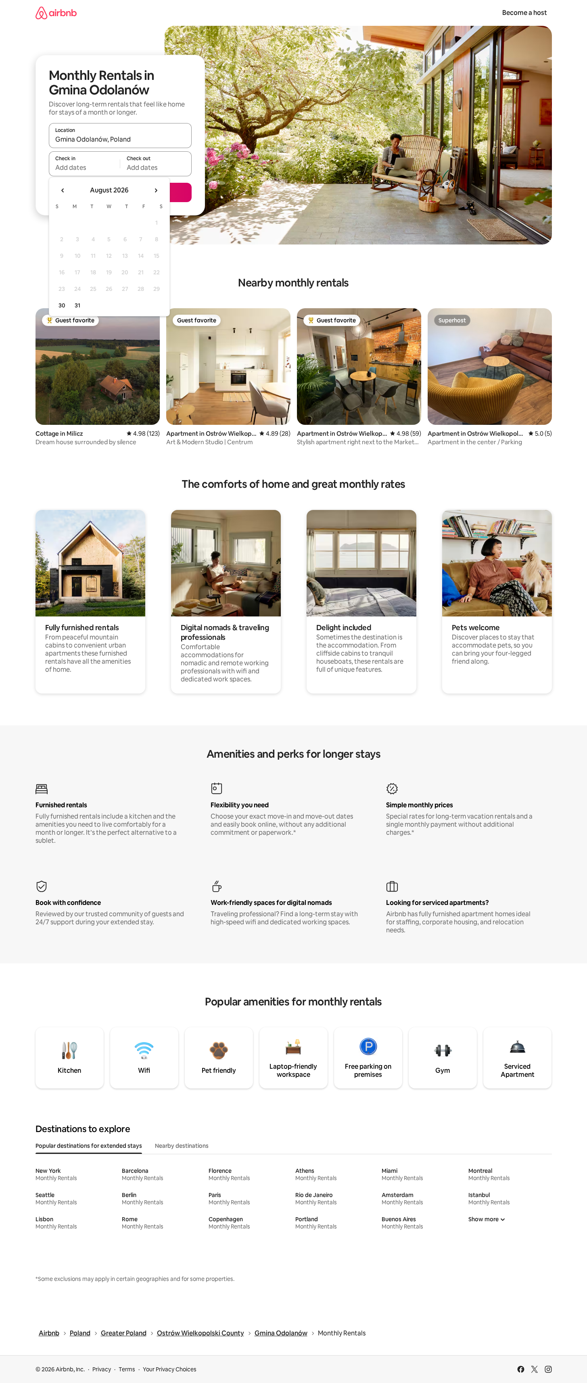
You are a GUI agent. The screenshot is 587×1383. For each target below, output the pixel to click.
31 (77, 305)
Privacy (101, 1369)
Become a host (524, 12)
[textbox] (84, 167)
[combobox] (120, 139)
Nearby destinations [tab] (182, 1145)
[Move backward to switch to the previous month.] (63, 190)
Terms (127, 1369)
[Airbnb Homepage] (56, 12)
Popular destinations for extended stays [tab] (89, 1145)
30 (61, 305)
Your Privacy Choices (169, 1369)
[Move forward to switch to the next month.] (155, 190)
